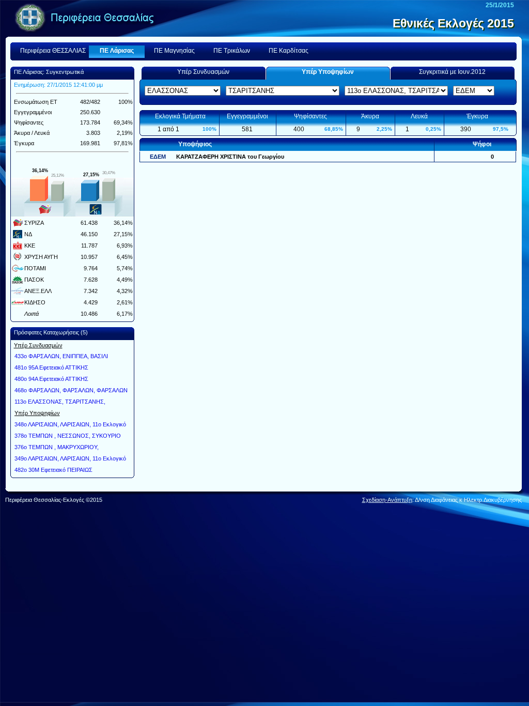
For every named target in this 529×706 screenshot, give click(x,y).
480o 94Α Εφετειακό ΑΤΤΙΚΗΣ (51, 379)
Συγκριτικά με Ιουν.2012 (452, 71)
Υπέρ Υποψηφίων (328, 71)
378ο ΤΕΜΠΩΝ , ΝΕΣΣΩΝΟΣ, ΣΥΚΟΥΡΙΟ (67, 436)
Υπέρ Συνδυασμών (203, 71)
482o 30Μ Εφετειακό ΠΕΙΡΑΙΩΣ (53, 470)
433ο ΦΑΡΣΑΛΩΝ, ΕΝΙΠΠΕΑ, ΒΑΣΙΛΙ (61, 356)
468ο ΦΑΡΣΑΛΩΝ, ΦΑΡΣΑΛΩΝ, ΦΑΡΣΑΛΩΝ (71, 390)
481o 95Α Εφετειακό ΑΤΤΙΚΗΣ (51, 367)
